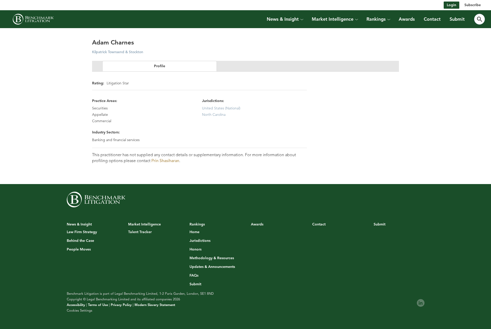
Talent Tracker (140, 232)
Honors (195, 249)
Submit (457, 19)
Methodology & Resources (211, 258)
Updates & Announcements (212, 267)
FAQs (193, 275)
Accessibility (76, 305)
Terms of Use (98, 305)
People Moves (79, 249)
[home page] (33, 19)
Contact (432, 19)
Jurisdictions (199, 241)
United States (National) (221, 108)
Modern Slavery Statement (155, 305)
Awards (407, 19)
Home (194, 232)
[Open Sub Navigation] (301, 19)
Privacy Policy (121, 305)
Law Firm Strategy (82, 232)
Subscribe (472, 5)
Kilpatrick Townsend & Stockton (117, 52)
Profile (159, 66)
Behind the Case (80, 241)
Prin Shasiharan (165, 160)
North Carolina (214, 114)
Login (451, 5)
